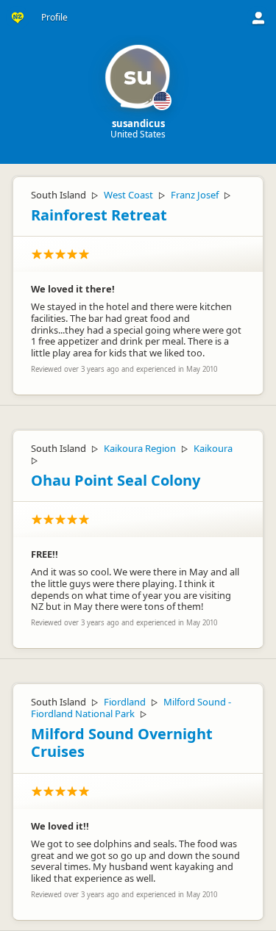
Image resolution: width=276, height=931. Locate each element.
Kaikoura (213, 448)
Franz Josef (195, 194)
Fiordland (125, 701)
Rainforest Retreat (99, 215)
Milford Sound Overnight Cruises (122, 743)
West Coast (128, 194)
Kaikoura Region (140, 448)
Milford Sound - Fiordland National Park (131, 707)
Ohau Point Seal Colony (115, 480)
